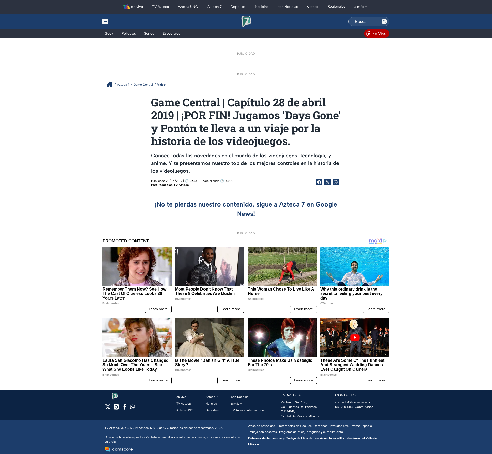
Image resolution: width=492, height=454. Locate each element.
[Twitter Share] (327, 182)
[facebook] (124, 408)
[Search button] (384, 21)
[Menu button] (123, 21)
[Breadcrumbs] (112, 84)
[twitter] (108, 408)
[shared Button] (336, 182)
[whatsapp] (132, 408)
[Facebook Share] (319, 182)
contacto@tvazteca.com (352, 402)
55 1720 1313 (344, 407)
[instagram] (116, 408)
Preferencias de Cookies (294, 426)
